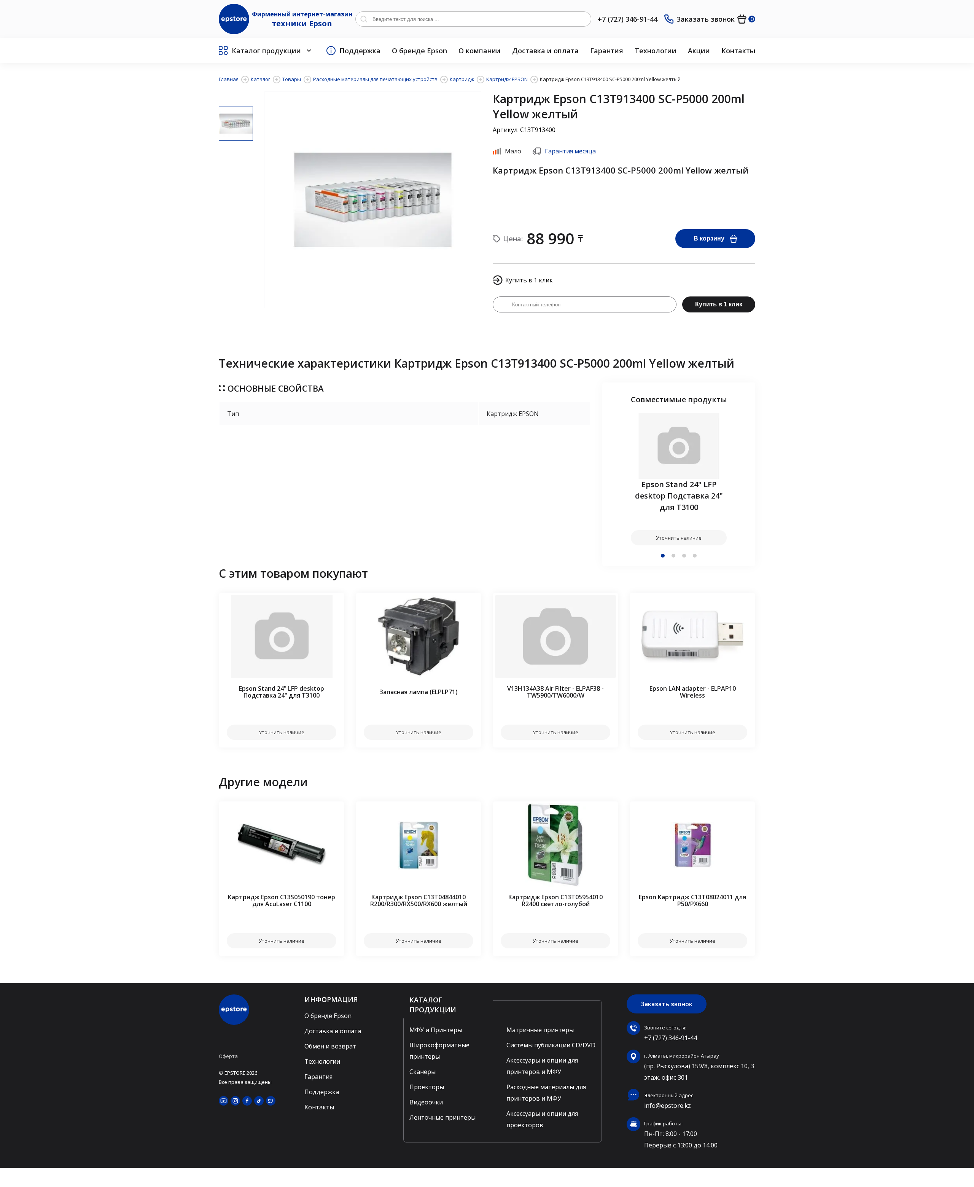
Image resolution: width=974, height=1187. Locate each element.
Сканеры (422, 1072)
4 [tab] (694, 555)
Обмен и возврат (330, 1046)
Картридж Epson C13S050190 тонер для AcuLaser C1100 (281, 900)
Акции (699, 50)
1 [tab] (662, 555)
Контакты (738, 50)
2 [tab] (673, 555)
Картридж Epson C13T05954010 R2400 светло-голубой (555, 900)
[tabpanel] (679, 479)
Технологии (655, 50)
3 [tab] (684, 555)
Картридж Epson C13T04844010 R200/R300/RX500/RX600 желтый (418, 900)
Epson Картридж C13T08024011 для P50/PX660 (692, 900)
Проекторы (426, 1087)
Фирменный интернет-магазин (302, 19)
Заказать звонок (705, 19)
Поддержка (359, 50)
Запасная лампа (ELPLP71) (418, 692)
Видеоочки (426, 1102)
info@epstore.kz (667, 1105)
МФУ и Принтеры (435, 1030)
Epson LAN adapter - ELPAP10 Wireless (692, 691)
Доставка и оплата (545, 50)
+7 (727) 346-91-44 (627, 19)
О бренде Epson (419, 50)
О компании (479, 50)
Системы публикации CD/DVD (550, 1045)
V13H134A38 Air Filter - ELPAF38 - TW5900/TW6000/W (555, 691)
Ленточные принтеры (442, 1117)
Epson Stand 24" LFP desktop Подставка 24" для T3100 (679, 495)
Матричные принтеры (540, 1030)
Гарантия (606, 50)
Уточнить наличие (679, 537)
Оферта (228, 1056)
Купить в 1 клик (718, 304)
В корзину (709, 238)
